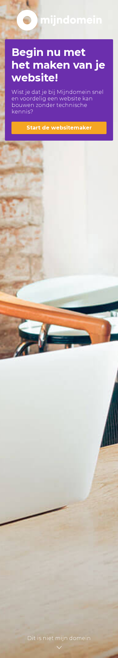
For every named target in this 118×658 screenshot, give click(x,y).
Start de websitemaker (59, 128)
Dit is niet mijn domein (59, 638)
